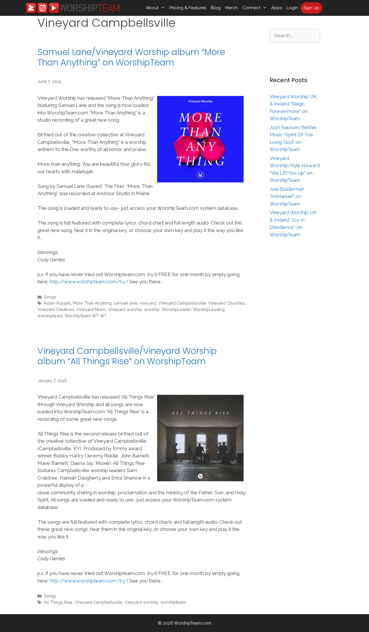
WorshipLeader (176, 309)
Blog (216, 7)
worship (152, 309)
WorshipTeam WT (81, 315)
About (152, 7)
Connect (251, 7)
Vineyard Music (91, 309)
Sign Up (311, 7)
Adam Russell (57, 303)
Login (292, 7)
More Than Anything (92, 303)
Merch (231, 7)
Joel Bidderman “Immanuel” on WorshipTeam (287, 196)
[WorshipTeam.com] (73, 8)
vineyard (148, 303)
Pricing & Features (188, 7)
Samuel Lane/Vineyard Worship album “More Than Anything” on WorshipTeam (131, 57)
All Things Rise (58, 602)
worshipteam (50, 315)
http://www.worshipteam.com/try (87, 281)
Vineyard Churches (226, 303)
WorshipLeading (209, 309)
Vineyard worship (125, 309)
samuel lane (126, 303)
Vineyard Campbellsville (182, 303)
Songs (50, 297)
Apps (276, 7)
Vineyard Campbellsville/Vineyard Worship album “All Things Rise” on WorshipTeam (127, 356)
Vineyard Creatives (55, 309)
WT (103, 315)
